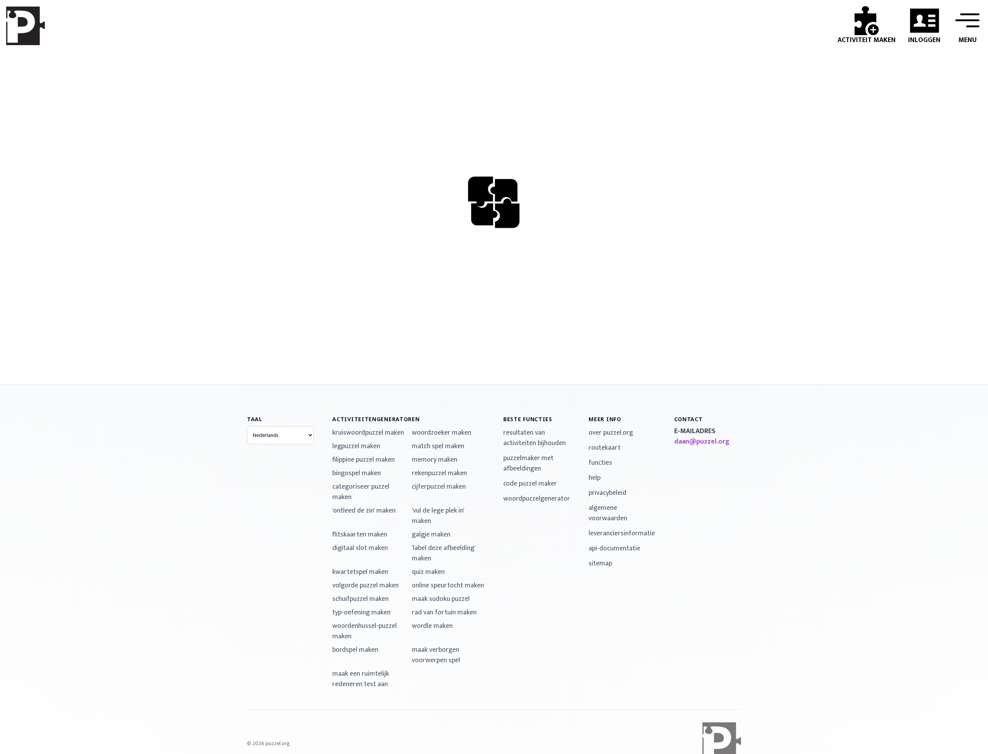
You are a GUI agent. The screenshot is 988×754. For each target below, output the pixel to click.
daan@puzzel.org (701, 442)
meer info (605, 419)
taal (254, 419)
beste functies (527, 419)
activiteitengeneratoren (376, 419)
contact (688, 419)
